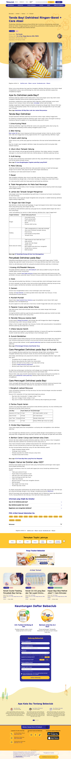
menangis (36, 103)
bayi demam (19, 292)
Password (23, 650)
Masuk (51, 2)
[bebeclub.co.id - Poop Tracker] (35, 566)
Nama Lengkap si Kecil (27, 662)
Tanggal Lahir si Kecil (26, 667)
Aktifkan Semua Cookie (48, 757)
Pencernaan (11, 5)
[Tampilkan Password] (48, 653)
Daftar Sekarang (35, 677)
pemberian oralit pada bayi (24, 375)
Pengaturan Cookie (49, 752)
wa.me (34, 83)
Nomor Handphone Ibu (27, 646)
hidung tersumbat (22, 320)
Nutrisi (41, 5)
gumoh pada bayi (35, 342)
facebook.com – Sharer (43, 83)
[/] (10, 2)
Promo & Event (31, 2)
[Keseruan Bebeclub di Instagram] (31, 735)
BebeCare (50, 491)
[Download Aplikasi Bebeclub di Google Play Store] (53, 734)
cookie (36, 674)
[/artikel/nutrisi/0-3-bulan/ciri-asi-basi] (35, 579)
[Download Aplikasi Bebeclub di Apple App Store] (53, 738)
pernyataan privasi (42, 673)
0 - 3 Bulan (30, 13)
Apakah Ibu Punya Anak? (27, 659)
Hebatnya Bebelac (58, 5)
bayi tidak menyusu (27, 273)
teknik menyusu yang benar (25, 364)
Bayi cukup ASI (13, 133)
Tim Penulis (19, 34)
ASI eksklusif (32, 269)
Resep (48, 5)
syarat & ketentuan (28, 674)
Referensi (11, 524)
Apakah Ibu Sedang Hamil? (28, 657)
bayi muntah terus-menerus (25, 300)
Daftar (58, 2)
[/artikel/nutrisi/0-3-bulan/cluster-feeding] (13, 579)
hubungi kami (19, 756)
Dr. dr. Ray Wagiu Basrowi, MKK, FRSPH (28, 36)
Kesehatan (20, 5)
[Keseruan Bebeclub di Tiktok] (39, 735)
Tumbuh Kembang (31, 5)
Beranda (11, 13)
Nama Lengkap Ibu (26, 641)
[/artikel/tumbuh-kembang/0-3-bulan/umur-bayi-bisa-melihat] (58, 579)
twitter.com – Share (26, 83)
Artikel (17, 13)
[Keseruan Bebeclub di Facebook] (35, 735)
